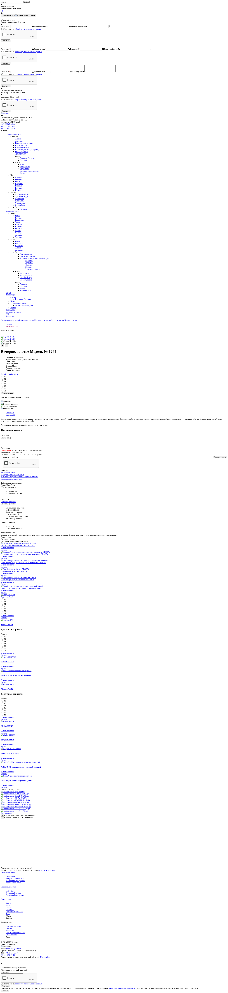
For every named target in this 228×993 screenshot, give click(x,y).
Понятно (5, 991)
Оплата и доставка (13, 312)
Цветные (18, 188)
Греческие (19, 241)
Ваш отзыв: (5, 448)
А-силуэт (19, 141)
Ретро (22, 173)
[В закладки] (2, 345)
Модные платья (57, 320)
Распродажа (10, 310)
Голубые (18, 224)
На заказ (23, 209)
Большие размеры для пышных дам (34, 258)
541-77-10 (8, 128)
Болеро (13, 297)
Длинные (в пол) (27, 158)
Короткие (24, 160)
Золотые (18, 237)
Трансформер (20, 154)
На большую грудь (32, 269)
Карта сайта (45, 957)
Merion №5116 (7, 726)
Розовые (18, 186)
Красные (18, 226)
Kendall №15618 (7, 662)
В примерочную (7, 393)
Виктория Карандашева (15, 881)
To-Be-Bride (10, 876)
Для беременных (22, 194)
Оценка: (4, 455)
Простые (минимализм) (29, 171)
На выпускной (26, 280)
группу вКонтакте (47, 870)
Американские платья (10, 320)
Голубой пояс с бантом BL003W (14, 571)
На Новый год (26, 278)
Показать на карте (8, 502)
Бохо (22, 164)
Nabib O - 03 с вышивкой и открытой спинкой (21, 767)
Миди (22, 288)
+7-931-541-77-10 (8, 955)
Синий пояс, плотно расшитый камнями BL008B (21, 588)
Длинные (24, 284)
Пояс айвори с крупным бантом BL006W (17, 580)
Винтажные (25, 167)
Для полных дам (21, 196)
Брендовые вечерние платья (12, 475)
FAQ (8, 314)
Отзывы (9, 928)
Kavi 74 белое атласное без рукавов (16, 675)
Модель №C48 (7, 625)
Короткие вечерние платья (11, 479)
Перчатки (10, 910)
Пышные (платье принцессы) (27, 149)
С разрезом (19, 201)
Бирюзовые (19, 220)
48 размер (29, 261)
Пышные (19, 246)
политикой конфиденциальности (122, 988)
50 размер (29, 263)
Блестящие (19, 243)
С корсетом (19, 199)
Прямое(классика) (22, 147)
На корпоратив (26, 276)
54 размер (29, 267)
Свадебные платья (13, 135)
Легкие (18, 248)
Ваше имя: (5, 435)
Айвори (18, 177)
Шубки (13, 308)
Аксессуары (10, 295)
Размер (4, 634)
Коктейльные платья (42, 320)
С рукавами (20, 203)
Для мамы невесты (27, 256)
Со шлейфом (20, 205)
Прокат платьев (70, 320)
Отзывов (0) (10, 415)
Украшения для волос (19, 303)
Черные (18, 222)
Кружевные (24, 169)
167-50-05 (7, 126)
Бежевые (18, 179)
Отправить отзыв (220, 457)
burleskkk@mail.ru (8, 124)
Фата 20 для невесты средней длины (16, 780)
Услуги (8, 293)
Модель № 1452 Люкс (10, 753)
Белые (17, 182)
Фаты (8, 914)
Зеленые (18, 235)
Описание (10, 413)
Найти (26, 2)
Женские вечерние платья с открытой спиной (19, 477)
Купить (4, 550)
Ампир (18, 139)
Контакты (10, 316)
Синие (18, 231)
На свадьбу (24, 273)
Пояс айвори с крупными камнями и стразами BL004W (23, 563)
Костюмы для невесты (24, 143)
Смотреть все (6, 813)
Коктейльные (25, 290)
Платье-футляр (21, 145)
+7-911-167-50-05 (12, 953)
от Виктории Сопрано (24, 305)
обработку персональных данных (28, 29)
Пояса (12, 301)
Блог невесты (11, 935)
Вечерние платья (12, 211)
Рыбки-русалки (21, 152)
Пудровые (19, 184)
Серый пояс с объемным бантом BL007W (18, 546)
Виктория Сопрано (23, 299)
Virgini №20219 (7, 740)
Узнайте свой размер (9, 374)
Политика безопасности (15, 933)
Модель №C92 (7, 689)
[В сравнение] (6, 345)
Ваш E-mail (5, 438)
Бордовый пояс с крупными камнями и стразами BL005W (24, 554)
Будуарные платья (26, 320)
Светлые (18, 233)
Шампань (19, 190)
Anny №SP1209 (7, 597)
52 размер (29, 265)
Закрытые (19, 250)
